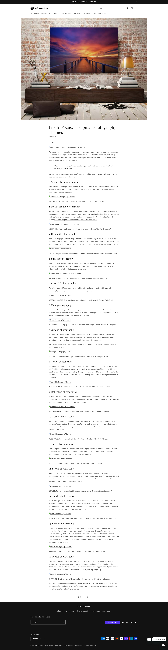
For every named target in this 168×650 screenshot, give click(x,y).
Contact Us (96, 611)
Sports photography (56, 501)
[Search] (101, 8)
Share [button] (52, 142)
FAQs (103, 611)
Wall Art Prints (39, 645)
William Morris (66, 169)
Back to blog (85, 597)
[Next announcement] (137, 2)
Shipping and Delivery (83, 611)
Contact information (90, 645)
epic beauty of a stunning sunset (78, 266)
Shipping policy (79, 645)
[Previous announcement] (31, 2)
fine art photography (75, 589)
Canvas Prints (70, 611)
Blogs (109, 611)
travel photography (93, 366)
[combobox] (84, 8)
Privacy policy (49, 645)
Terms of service (68, 645)
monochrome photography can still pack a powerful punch (75, 220)
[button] (46, 14)
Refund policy (58, 645)
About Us (60, 611)
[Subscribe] (63, 622)
